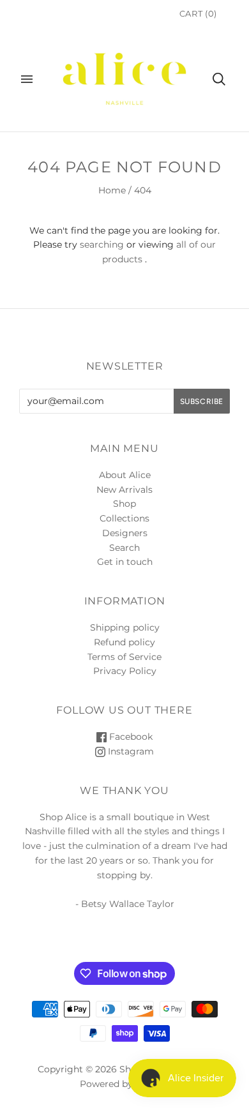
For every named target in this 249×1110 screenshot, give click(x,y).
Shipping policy (125, 627)
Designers (124, 533)
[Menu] (26, 79)
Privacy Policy (124, 671)
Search (124, 547)
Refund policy (124, 642)
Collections (124, 518)
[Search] (219, 79)
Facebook (130, 736)
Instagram (129, 751)
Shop (124, 503)
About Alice (125, 475)
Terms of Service (124, 657)
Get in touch (125, 561)
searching (102, 244)
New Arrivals (124, 489)
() (198, 13)
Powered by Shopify (124, 1084)
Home (112, 190)
